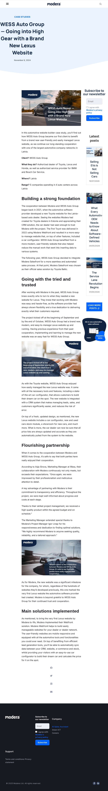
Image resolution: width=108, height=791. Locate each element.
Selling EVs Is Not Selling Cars (94, 169)
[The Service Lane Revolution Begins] (94, 262)
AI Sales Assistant (60, 727)
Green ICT (56, 730)
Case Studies (22, 16)
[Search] (100, 4)
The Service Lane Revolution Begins (95, 280)
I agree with (94, 110)
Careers (55, 733)
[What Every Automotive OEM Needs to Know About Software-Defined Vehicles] (94, 198)
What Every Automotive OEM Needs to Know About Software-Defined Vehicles (96, 224)
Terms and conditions (14, 759)
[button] (51, 668)
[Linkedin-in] (98, 783)
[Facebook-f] (94, 783)
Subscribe (94, 118)
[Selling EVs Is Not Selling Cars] (94, 152)
